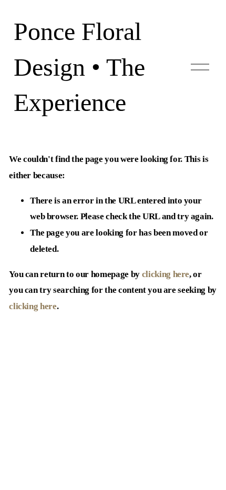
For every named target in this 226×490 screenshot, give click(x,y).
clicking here (166, 274)
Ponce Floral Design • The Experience (79, 67)
